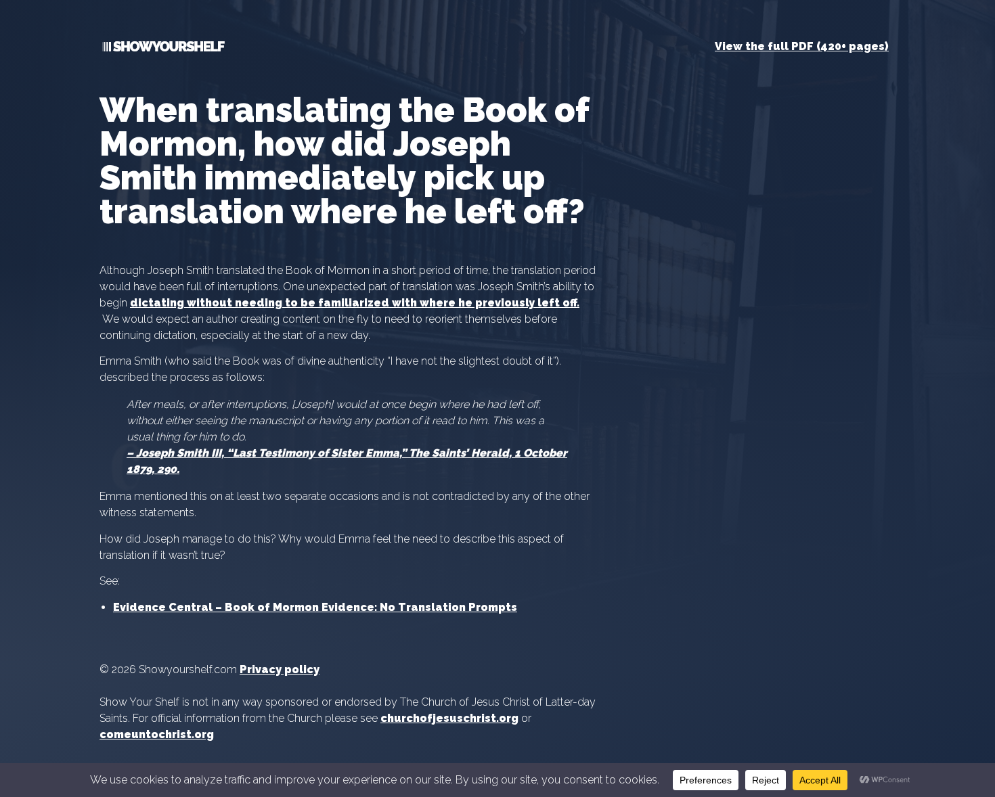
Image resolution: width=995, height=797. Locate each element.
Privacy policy (279, 669)
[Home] (162, 49)
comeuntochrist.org (157, 734)
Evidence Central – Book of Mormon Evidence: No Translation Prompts (315, 607)
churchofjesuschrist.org (449, 718)
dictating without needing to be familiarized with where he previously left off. (354, 302)
